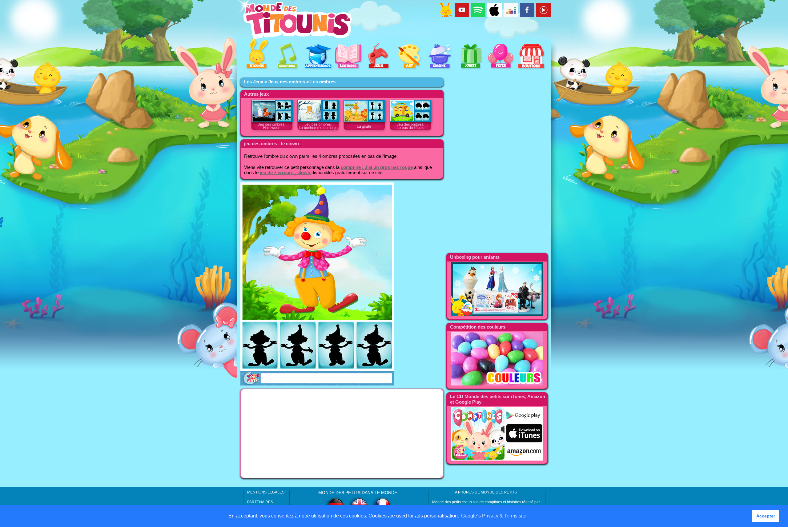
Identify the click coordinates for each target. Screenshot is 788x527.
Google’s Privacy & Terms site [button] (493, 515)
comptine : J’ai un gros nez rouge (377, 167)
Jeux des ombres (286, 81)
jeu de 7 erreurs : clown (286, 172)
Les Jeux (253, 81)
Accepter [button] (765, 515)
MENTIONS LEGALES (265, 492)
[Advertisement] (342, 433)
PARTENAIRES (260, 502)
